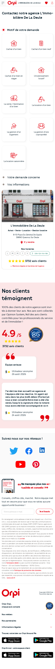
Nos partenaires (9, 621)
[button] (7, 253)
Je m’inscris (44, 511)
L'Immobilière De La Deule (29, 3)
